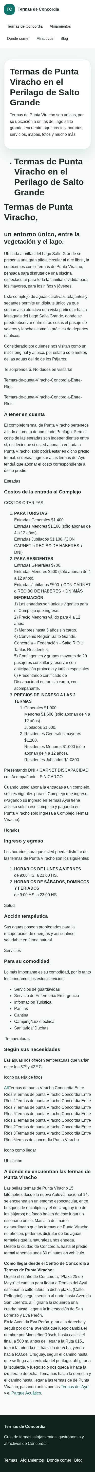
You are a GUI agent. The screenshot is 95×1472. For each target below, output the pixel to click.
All (6, 1088)
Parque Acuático (26, 1393)
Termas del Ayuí (75, 1387)
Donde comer (18, 38)
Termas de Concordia (25, 26)
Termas (10, 1460)
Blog (64, 38)
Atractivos (45, 38)
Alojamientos (60, 26)
